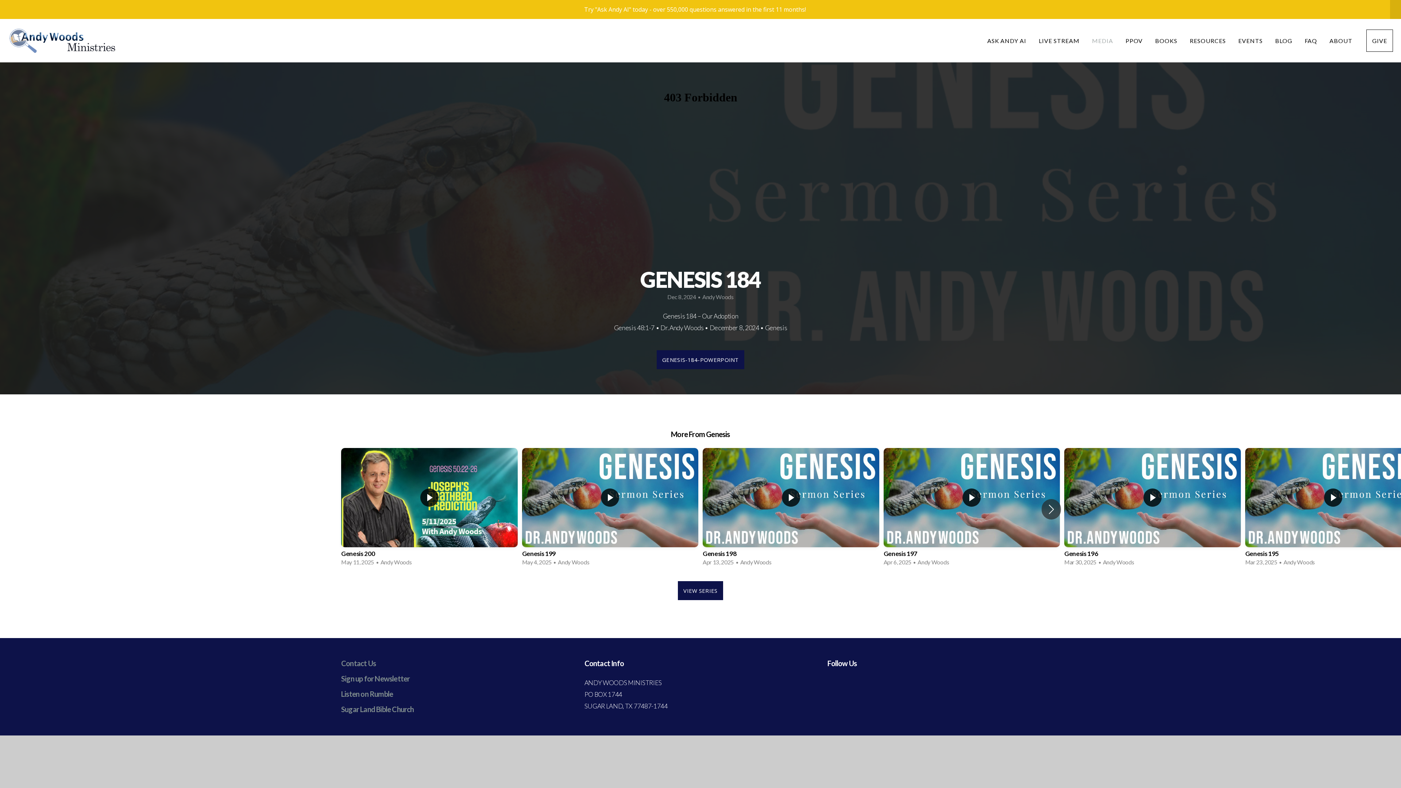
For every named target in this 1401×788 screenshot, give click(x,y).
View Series (700, 590)
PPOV (1134, 40)
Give (1379, 40)
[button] (1051, 509)
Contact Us (358, 663)
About (1341, 40)
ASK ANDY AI (1007, 40)
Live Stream (1059, 40)
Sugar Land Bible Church (377, 709)
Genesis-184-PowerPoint (700, 359)
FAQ (1311, 40)
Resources (1208, 40)
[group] (429, 509)
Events (1250, 40)
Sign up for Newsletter (375, 678)
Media (1102, 40)
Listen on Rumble (367, 694)
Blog (1283, 40)
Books (1166, 40)
